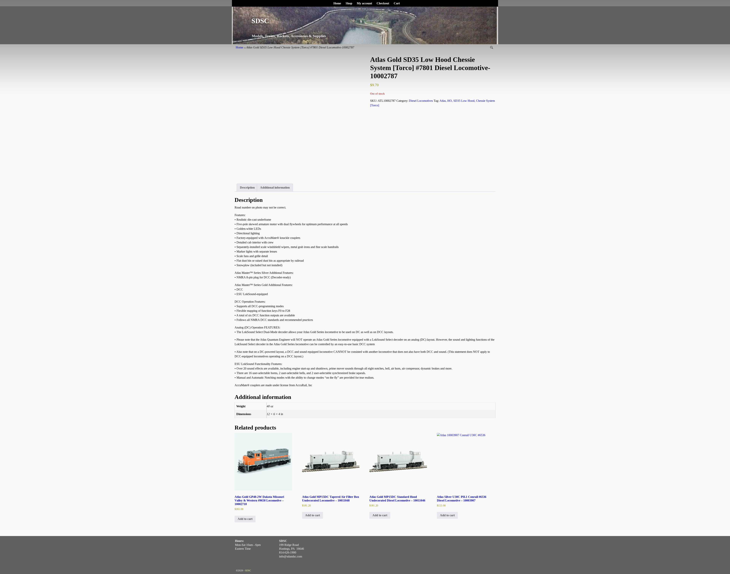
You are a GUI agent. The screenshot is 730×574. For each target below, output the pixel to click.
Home (337, 3)
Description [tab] (247, 187)
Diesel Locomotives (421, 100)
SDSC (260, 21)
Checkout (383, 3)
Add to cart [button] (245, 518)
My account (364, 3)
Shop (349, 3)
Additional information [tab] (275, 187)
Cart (397, 3)
